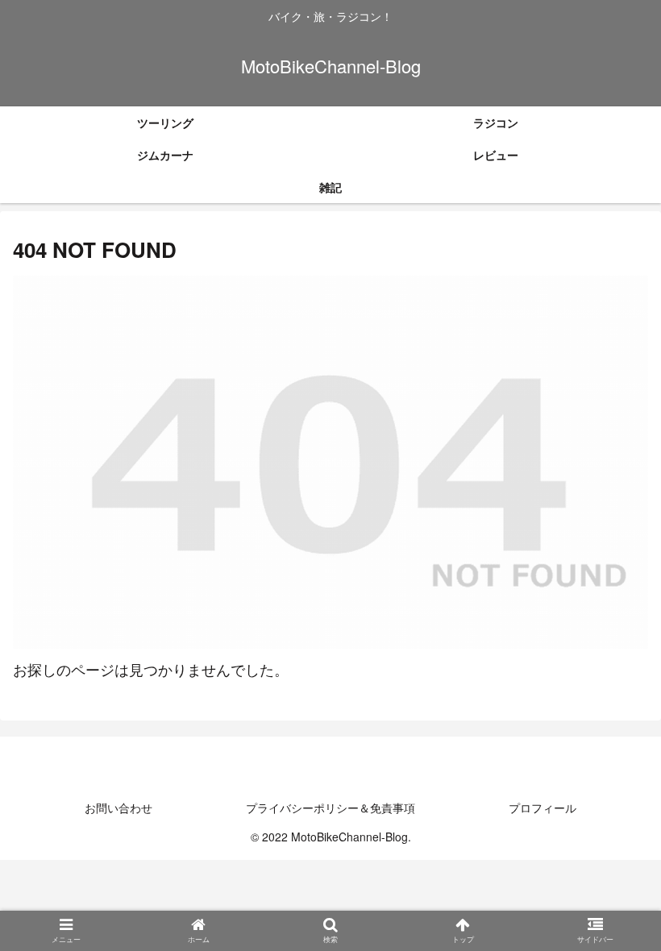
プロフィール (542, 807)
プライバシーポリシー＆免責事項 (330, 807)
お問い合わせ (118, 807)
